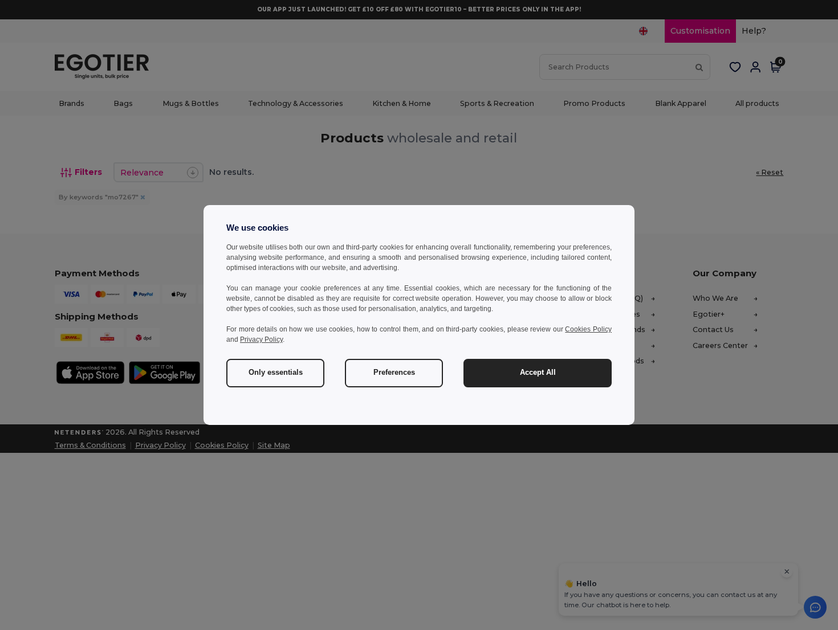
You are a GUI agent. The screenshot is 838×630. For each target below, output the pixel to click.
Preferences (394, 373)
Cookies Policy (588, 329)
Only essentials (276, 373)
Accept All (538, 373)
